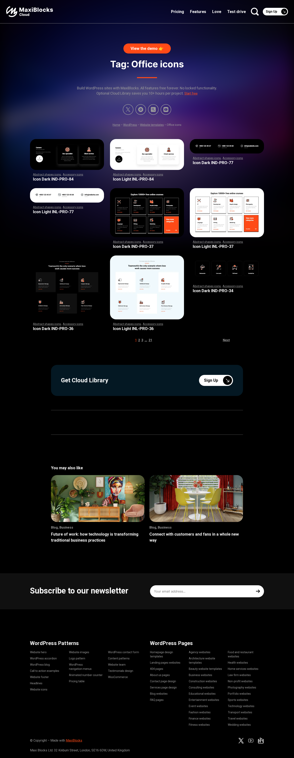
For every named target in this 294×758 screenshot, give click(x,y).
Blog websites (159, 693)
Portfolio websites (239, 693)
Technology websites (241, 706)
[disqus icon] (140, 109)
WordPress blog (40, 664)
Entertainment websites (204, 699)
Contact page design (163, 681)
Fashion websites (200, 712)
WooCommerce (118, 677)
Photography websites (242, 687)
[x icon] (128, 109)
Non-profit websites (240, 681)
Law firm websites (239, 675)
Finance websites (200, 718)
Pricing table (77, 681)
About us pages (160, 675)
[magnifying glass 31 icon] (153, 109)
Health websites (238, 662)
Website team (117, 664)
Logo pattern (77, 658)
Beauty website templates (205, 668)
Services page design (163, 687)
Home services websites (243, 668)
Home (116, 124)
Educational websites (202, 693)
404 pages (156, 668)
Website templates (152, 124)
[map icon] (261, 740)
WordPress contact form (123, 652)
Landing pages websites (165, 662)
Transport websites (240, 712)
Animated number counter (86, 675)
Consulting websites (201, 687)
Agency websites (199, 652)
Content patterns (119, 658)
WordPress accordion (43, 658)
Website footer (39, 677)
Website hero (38, 652)
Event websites (198, 706)
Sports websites (238, 699)
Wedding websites (239, 724)
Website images (79, 652)
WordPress (130, 124)
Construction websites (203, 681)
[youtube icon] (251, 740)
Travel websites (238, 718)
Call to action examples (44, 670)
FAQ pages (157, 699)
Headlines (36, 683)
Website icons (38, 689)
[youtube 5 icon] (166, 109)
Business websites (200, 675)
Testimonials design (120, 670)
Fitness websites (199, 724)
